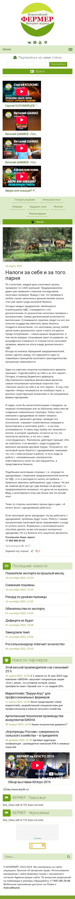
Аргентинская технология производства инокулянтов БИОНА (34, 718)
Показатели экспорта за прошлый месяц (34, 573)
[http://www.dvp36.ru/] (37, 789)
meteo (37, 838)
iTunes (50, 884)
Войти (40, 71)
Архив (40, 221)
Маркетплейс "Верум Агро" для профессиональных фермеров (27, 695)
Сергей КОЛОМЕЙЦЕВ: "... (21, 105)
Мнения (58, 206)
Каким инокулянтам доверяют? (50, 724)
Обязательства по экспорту (25, 608)
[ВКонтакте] (29, 42)
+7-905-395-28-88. (60, 880)
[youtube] (40, 42)
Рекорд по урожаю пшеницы (26, 597)
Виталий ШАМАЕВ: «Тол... (21, 134)
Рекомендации (37, 213)
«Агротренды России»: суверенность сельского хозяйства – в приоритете (32, 733)
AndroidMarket (11, 887)
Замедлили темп (17, 632)
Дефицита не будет (19, 620)
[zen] (45, 42)
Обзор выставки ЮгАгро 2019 (29, 782)
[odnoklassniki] (34, 42)
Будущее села (38, 206)
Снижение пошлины (20, 585)
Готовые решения (24, 199)
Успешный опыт (52, 199)
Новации (17, 206)
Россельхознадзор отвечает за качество (35, 644)
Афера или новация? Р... (20, 190)
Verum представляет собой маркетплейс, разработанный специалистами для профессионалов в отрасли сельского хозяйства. (34, 705)
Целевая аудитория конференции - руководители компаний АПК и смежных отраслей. (37, 743)
